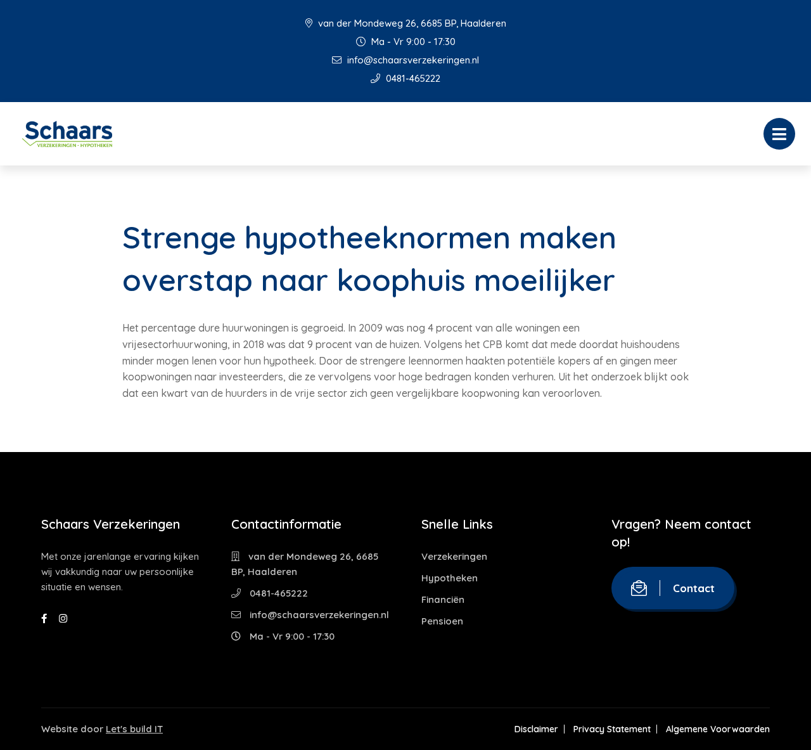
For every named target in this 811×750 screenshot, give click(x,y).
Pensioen (442, 621)
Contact (694, 588)
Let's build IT (134, 729)
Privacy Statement (612, 729)
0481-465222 (411, 78)
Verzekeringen (454, 556)
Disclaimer (536, 729)
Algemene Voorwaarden (718, 729)
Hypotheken (449, 578)
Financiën (442, 599)
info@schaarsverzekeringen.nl (412, 60)
